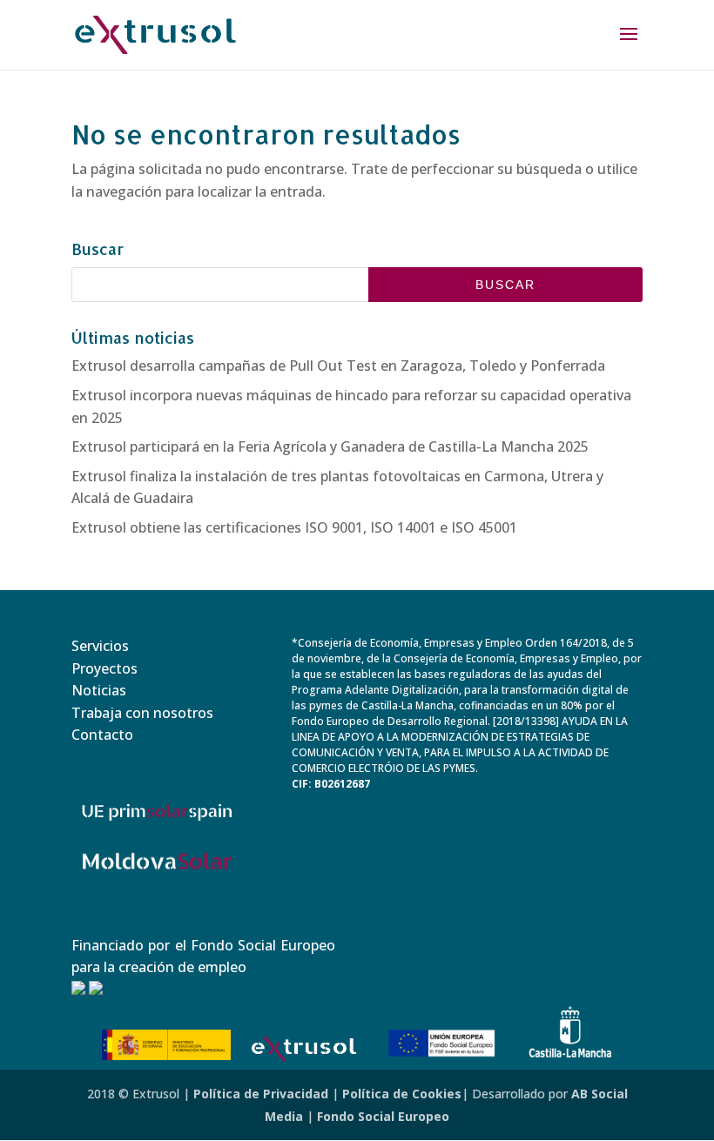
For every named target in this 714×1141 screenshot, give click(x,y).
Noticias (98, 690)
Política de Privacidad (260, 1093)
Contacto (102, 734)
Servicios (100, 645)
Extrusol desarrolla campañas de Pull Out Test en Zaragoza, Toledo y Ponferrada (338, 365)
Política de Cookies (401, 1093)
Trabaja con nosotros (142, 712)
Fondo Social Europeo (383, 1116)
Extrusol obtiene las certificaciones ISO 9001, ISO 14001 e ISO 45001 (294, 527)
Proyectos (104, 668)
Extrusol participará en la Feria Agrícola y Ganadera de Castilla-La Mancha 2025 (330, 446)
